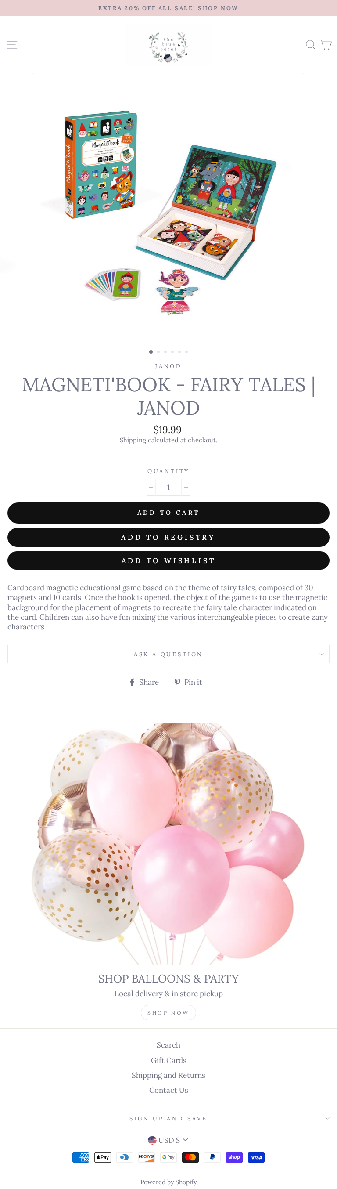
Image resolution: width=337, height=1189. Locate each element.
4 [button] (173, 353)
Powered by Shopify (168, 1182)
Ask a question (169, 654)
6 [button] (187, 353)
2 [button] (159, 353)
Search (168, 1045)
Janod (168, 365)
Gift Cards (168, 1060)
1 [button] (151, 352)
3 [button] (166, 353)
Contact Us (168, 1090)
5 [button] (180, 353)
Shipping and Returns (168, 1075)
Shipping (133, 440)
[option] (168, 8)
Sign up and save (168, 1118)
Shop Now (168, 1012)
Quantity (168, 470)
